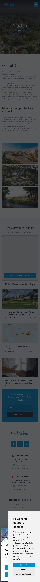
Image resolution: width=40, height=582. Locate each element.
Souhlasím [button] (24, 565)
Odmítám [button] (24, 569)
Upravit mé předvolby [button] (24, 574)
